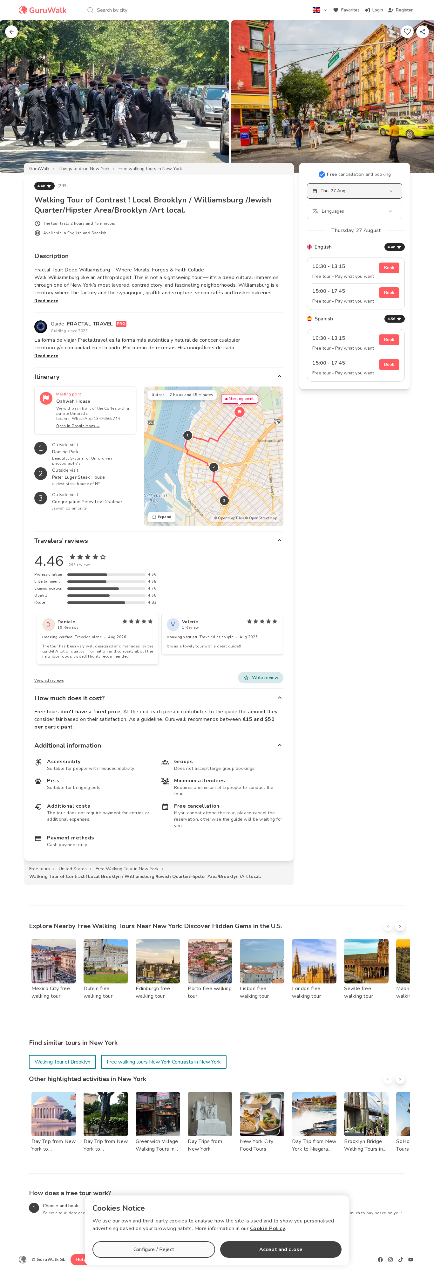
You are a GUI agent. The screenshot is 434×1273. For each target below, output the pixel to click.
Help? (82, 1259)
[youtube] (410, 1259)
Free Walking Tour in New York (127, 869)
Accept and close (280, 1249)
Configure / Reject (153, 1249)
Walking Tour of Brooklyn (62, 1061)
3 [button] (224, 500)
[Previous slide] (15, 97)
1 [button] (187, 435)
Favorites (350, 10)
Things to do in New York (84, 169)
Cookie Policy (267, 1228)
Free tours (39, 869)
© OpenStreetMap (261, 518)
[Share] (422, 31)
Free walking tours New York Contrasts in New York (164, 1061)
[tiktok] (400, 1259)
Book (389, 268)
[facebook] (380, 1259)
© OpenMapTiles (229, 518)
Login (377, 10)
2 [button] (214, 467)
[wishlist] (407, 31)
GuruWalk (39, 169)
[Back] (11, 31)
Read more (46, 301)
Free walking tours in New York (150, 169)
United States (73, 869)
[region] (213, 456)
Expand (165, 517)
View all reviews (49, 680)
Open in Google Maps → (78, 426)
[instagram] (390, 1259)
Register (404, 10)
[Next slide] (419, 97)
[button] (239, 412)
